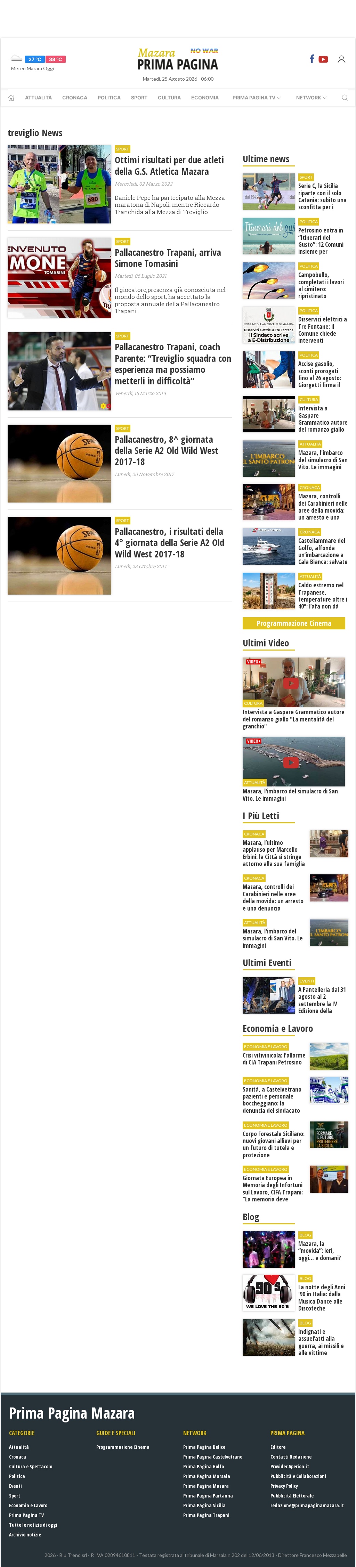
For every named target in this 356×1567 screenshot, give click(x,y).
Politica (109, 97)
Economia (205, 97)
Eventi (15, 1486)
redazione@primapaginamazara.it (307, 1505)
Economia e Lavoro (28, 1505)
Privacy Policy (284, 1486)
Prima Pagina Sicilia (204, 1505)
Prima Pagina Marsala (206, 1476)
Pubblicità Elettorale (292, 1495)
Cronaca (74, 97)
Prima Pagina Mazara (206, 1486)
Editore (277, 1447)
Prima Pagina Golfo (203, 1466)
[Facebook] (312, 59)
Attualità (38, 97)
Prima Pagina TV (26, 1515)
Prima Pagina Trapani (206, 1515)
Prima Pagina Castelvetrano (212, 1456)
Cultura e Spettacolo (30, 1466)
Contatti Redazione (291, 1456)
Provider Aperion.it (289, 1466)
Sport (139, 97)
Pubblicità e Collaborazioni (298, 1476)
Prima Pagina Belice (204, 1447)
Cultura (169, 97)
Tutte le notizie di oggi (33, 1524)
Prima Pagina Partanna (208, 1495)
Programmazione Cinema (122, 1447)
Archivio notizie (25, 1534)
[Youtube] (323, 59)
